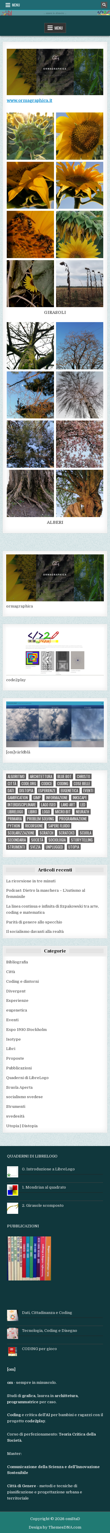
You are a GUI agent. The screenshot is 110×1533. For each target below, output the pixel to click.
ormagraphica (19, 606)
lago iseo (48, 804)
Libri (10, 1048)
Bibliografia (17, 962)
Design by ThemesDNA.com (55, 1527)
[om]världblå (18, 752)
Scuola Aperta (19, 1087)
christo (83, 776)
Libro (32, 812)
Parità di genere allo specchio (34, 922)
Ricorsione (34, 826)
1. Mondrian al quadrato (44, 1187)
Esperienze (46, 790)
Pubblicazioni (19, 1068)
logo (46, 812)
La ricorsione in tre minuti (30, 881)
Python (14, 826)
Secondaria (17, 840)
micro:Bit (63, 812)
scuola (85, 833)
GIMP (37, 797)
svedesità (15, 1116)
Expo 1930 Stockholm (26, 1029)
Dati (11, 790)
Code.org (28, 783)
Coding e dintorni (22, 981)
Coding (62, 783)
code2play (16, 680)
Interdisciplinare (22, 804)
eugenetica (69, 790)
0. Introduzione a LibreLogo (48, 1169)
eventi (88, 790)
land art (68, 804)
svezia (35, 847)
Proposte (15, 1058)
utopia (73, 847)
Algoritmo (16, 776)
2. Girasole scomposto (43, 1205)
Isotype (13, 1039)
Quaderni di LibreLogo (27, 1078)
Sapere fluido (59, 826)
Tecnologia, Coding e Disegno (49, 1330)
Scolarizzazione (21, 833)
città (12, 783)
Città (10, 972)
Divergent (16, 991)
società (37, 840)
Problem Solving (40, 819)
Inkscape (80, 797)
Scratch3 (67, 833)
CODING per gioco (39, 1349)
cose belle (82, 783)
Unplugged (54, 847)
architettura (41, 776)
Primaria (15, 819)
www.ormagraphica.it (29, 100)
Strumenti (16, 847)
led (82, 804)
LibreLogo (15, 812)
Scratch (46, 833)
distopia (26, 790)
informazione (56, 797)
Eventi (12, 1020)
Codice (46, 783)
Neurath (82, 812)
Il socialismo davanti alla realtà (35, 931)
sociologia (57, 840)
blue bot (64, 776)
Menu (16, 4)
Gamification (18, 797)
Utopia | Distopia (22, 1126)
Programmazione (73, 819)
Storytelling (82, 840)
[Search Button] (104, 5)
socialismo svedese (24, 1097)
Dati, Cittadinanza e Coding (47, 1312)
